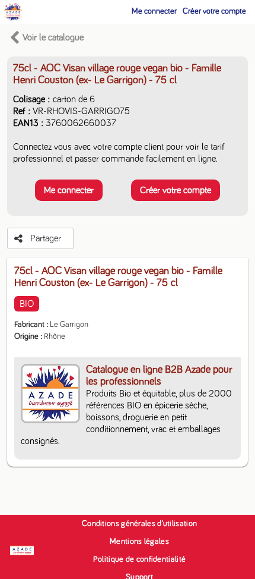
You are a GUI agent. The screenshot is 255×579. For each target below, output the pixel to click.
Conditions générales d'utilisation (139, 524)
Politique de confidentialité (139, 559)
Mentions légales (139, 541)
